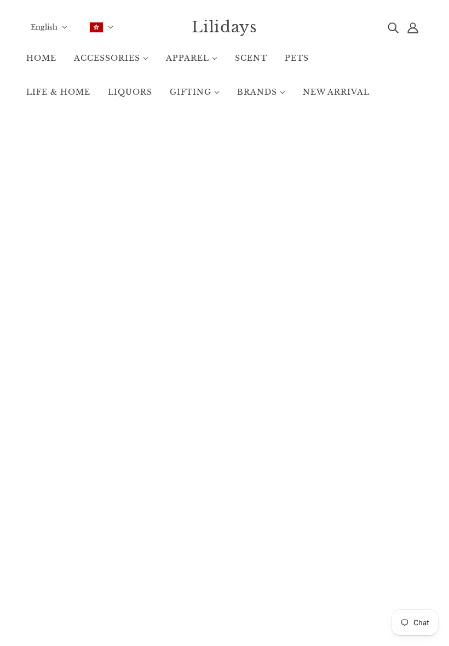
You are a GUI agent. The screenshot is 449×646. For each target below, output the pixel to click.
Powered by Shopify (224, 607)
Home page (198, 258)
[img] (393, 26)
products (306, 258)
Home (210, 514)
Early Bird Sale (224, 537)
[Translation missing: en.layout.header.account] (413, 26)
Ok (398, 541)
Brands (212, 525)
